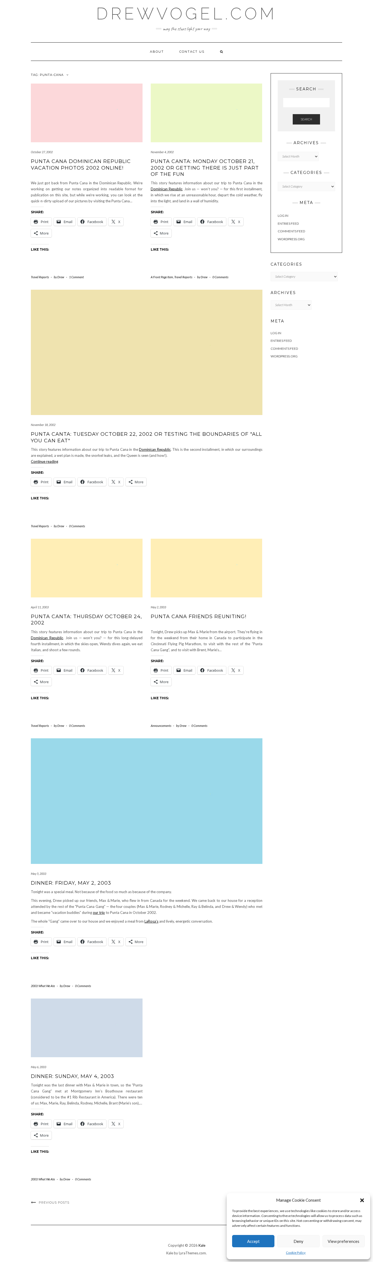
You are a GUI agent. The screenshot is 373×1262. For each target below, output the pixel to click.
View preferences (343, 1241)
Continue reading (44, 461)
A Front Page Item (162, 277)
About (157, 52)
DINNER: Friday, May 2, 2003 (71, 883)
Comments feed (291, 231)
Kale (202, 1245)
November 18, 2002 (43, 424)
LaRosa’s (151, 921)
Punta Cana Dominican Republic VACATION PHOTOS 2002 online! (81, 164)
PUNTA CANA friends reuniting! (198, 617)
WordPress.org (291, 239)
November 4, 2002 (162, 152)
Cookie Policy (296, 1253)
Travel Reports (40, 277)
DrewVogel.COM (186, 13)
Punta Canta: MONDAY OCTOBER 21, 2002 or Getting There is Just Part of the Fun (205, 167)
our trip (99, 912)
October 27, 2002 (42, 152)
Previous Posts (54, 1202)
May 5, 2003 (38, 873)
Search (306, 119)
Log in (283, 216)
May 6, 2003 (38, 1067)
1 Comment (76, 277)
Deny (298, 1241)
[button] (362, 1200)
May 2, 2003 (158, 607)
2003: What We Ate (43, 986)
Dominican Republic (166, 189)
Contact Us (192, 52)
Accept (253, 1241)
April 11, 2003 (40, 607)
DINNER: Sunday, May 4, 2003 (72, 1076)
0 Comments (220, 277)
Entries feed (288, 223)
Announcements (161, 725)
